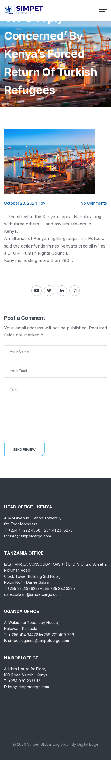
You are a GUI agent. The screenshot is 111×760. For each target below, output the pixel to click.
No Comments (94, 203)
